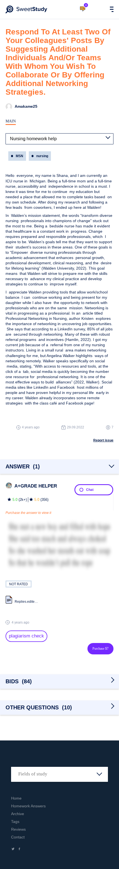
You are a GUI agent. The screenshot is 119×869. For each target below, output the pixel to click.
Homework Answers (28, 806)
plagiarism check (26, 636)
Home (16, 798)
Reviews (18, 829)
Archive (17, 814)
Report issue (103, 440)
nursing (42, 156)
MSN (19, 156)
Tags (15, 821)
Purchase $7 (100, 649)
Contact (18, 837)
